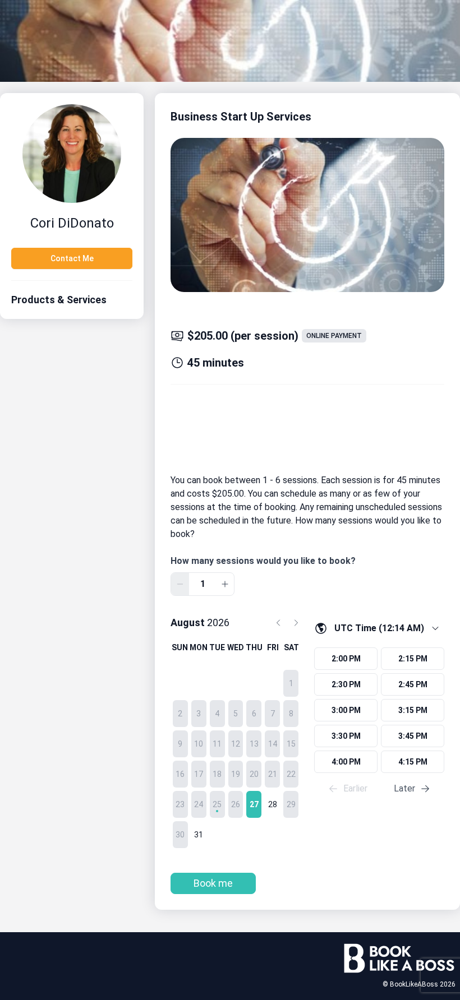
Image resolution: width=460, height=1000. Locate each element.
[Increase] (225, 584)
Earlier (355, 788)
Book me (213, 883)
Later (404, 788)
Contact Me (72, 258)
